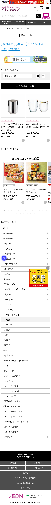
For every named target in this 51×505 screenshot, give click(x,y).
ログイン (25, 473)
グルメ (9, 305)
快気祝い (8, 244)
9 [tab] (32, 210)
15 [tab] (20, 213)
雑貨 (28, 28)
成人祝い (8, 294)
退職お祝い (20, 28)
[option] (37, 76)
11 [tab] (39, 210)
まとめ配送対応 (8, 44)
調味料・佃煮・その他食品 (16, 361)
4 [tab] (15, 210)
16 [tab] (23, 213)
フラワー (10, 325)
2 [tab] (8, 210)
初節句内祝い (10, 254)
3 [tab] (11, 210)
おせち (44, 22)
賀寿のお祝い (10, 284)
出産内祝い (9, 233)
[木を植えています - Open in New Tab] (34, 496)
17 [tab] (27, 213)
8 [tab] (28, 210)
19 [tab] (34, 213)
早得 (4, 49)
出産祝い (8, 279)
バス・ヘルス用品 (12, 376)
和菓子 (7, 345)
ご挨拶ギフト (10, 437)
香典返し (8, 249)
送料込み (20, 44)
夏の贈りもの (31, 22)
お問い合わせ (38, 468)
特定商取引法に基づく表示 (25, 483)
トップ (3, 28)
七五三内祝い (10, 259)
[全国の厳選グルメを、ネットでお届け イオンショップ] (10, 8)
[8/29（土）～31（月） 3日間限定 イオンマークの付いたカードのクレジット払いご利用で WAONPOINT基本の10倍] (25, 2)
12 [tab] (42, 210)
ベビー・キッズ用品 (13, 391)
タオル (7, 366)
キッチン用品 (10, 381)
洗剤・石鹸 (9, 371)
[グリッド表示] (37, 76)
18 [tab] (30, 213)
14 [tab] (16, 213)
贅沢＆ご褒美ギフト (13, 432)
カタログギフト (13, 315)
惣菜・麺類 (9, 355)
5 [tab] (18, 210)
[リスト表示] (43, 76)
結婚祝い (8, 274)
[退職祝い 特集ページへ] (25, 59)
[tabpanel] (14, 183)
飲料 (6, 350)
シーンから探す (19, 22)
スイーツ (10, 310)
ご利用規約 (38, 463)
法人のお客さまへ (12, 406)
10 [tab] (35, 210)
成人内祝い (9, 269)
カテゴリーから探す (6, 22)
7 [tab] (25, 210)
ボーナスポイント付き (36, 44)
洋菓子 (7, 340)
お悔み (7, 330)
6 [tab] (22, 210)
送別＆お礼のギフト (13, 416)
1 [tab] (4, 210)
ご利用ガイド (13, 468)
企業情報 (13, 463)
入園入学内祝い (11, 264)
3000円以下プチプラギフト (16, 422)
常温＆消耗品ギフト (13, 411)
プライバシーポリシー (25, 488)
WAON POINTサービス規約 (25, 478)
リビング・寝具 (11, 386)
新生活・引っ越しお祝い (15, 289)
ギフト (11, 28)
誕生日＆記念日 (11, 427)
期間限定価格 (14, 49)
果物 (6, 335)
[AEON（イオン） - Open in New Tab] (16, 496)
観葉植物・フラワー (13, 401)
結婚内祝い (9, 238)
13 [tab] (46, 210)
